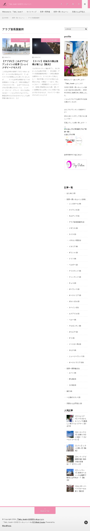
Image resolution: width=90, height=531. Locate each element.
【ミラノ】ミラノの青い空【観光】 (80, 448)
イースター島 (74, 344)
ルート (71, 373)
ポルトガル (73, 301)
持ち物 (71, 379)
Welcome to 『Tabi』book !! (12, 12)
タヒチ (71, 350)
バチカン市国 (74, 240)
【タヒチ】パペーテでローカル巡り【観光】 (80, 488)
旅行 (68, 391)
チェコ (71, 283)
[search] (86, 29)
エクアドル (73, 314)
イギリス (72, 228)
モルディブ (73, 216)
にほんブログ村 (69, 134)
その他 (71, 385)
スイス (71, 234)
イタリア (72, 246)
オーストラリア (74, 362)
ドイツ (71, 259)
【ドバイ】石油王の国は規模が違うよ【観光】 (45, 63)
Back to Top (45, 511)
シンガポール (74, 204)
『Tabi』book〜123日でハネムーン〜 (30, 519)
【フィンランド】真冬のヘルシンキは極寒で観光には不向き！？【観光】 (76, 475)
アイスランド (74, 271)
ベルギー (72, 265)
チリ (70, 338)
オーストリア (74, 295)
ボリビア (72, 332)
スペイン (72, 307)
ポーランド (73, 289)
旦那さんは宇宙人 (78, 12)
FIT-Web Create (38, 522)
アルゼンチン (74, 326)
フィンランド (74, 277)
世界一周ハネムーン (61, 12)
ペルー (71, 320)
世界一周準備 (45, 12)
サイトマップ (31, 12)
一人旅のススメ (72, 397)
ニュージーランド (75, 356)
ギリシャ (72, 252)
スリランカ (73, 210)
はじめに (70, 193)
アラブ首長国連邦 (21, 40)
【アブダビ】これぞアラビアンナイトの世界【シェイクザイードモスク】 (15, 64)
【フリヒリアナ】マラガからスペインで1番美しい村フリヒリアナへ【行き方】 (77, 421)
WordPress (6, 526)
